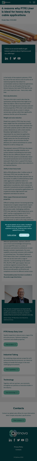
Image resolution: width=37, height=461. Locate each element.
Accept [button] (24, 235)
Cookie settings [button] (11, 235)
